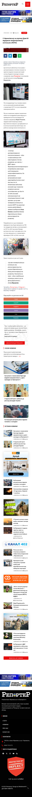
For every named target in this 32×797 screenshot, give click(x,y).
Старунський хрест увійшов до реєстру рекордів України (19, 443)
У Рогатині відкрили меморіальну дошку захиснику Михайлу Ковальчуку (19, 636)
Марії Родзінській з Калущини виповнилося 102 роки (20, 605)
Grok (16, 314)
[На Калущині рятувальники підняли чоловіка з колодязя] (8, 482)
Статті (5, 721)
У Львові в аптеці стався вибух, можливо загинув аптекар (20, 521)
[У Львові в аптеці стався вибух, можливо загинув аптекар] (8, 521)
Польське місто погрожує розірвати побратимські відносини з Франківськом (20, 552)
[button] (5, 56)
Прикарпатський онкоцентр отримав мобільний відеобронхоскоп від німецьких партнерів (19, 564)
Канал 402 (6, 732)
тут (20, 356)
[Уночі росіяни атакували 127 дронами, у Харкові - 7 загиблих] (8, 491)
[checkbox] (28, 788)
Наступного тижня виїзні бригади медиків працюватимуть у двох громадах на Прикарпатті (20, 434)
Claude (16, 299)
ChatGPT (16, 303)
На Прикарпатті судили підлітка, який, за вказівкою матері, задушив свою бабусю (20, 531)
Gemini (16, 310)
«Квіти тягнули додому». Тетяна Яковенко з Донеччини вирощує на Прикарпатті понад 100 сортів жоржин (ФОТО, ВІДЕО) (20, 591)
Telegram (22, 287)
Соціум (24, 32)
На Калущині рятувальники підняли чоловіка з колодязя (20, 482)
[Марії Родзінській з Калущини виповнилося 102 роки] (8, 605)
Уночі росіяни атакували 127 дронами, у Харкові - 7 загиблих (20, 491)
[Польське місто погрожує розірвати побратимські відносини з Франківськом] (8, 552)
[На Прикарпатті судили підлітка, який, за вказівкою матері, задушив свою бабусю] (8, 530)
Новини (5, 724)
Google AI (16, 306)
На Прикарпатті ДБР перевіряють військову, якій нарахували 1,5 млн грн (20, 647)
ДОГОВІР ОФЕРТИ (7, 788)
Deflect (21, 779)
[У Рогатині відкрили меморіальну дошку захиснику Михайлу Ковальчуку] (8, 635)
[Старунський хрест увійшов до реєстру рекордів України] (8, 444)
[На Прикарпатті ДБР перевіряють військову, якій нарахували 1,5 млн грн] (8, 646)
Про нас (5, 728)
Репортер (13, 287)
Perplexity (16, 318)
